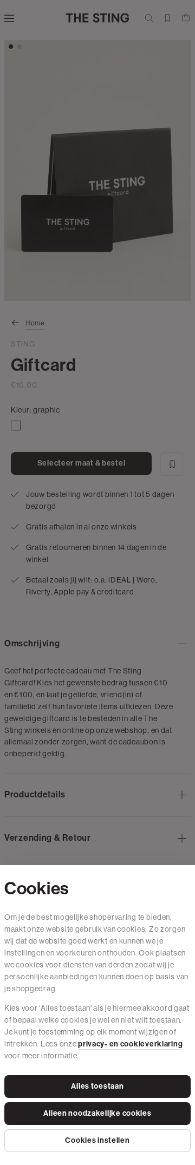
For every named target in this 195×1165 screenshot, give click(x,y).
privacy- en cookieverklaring (130, 1044)
